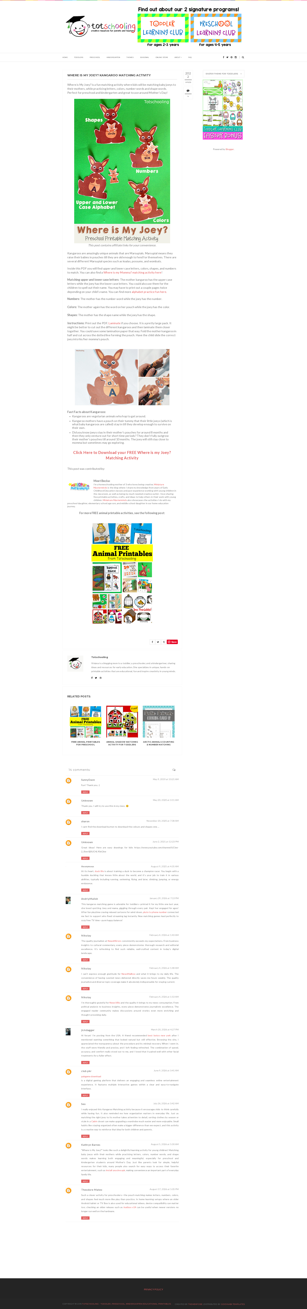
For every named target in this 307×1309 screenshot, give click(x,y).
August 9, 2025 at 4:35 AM (165, 866)
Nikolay (86, 935)
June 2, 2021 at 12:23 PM (166, 841)
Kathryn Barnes (90, 1144)
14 (188, 96)
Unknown (87, 800)
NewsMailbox (128, 973)
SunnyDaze (88, 779)
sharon (85, 821)
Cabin (94, 1121)
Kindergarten (113, 57)
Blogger (230, 149)
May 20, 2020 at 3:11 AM (166, 800)
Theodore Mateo (91, 1189)
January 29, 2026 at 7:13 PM (164, 898)
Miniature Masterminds (115, 500)
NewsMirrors (114, 941)
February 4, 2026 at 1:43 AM (164, 935)
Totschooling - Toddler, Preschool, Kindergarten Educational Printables (126, 1304)
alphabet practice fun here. (149, 292)
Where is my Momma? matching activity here (132, 272)
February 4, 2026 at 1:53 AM (164, 996)
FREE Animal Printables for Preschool (85, 743)
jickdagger (88, 1029)
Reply (85, 792)
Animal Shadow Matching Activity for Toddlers (122, 743)
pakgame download (91, 1076)
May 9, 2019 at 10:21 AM (166, 779)
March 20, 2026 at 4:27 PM (165, 1029)
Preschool (95, 57)
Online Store (162, 57)
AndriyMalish (89, 898)
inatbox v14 (130, 1207)
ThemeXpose (195, 1304)
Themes (130, 57)
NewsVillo (115, 1002)
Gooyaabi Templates (233, 1304)
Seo (83, 1103)
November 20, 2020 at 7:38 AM (163, 820)
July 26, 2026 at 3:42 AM (166, 1103)
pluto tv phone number (155, 912)
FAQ (190, 57)
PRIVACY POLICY (153, 1289)
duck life (99, 871)
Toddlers (78, 57)
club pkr (86, 1070)
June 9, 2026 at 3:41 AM (166, 1070)
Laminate (114, 323)
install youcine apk (115, 1170)
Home (65, 57)
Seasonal (144, 57)
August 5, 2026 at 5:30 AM (165, 1144)
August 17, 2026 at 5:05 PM (164, 1189)
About (177, 57)
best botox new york (159, 1035)
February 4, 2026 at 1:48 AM (164, 968)
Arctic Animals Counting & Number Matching (158, 743)
